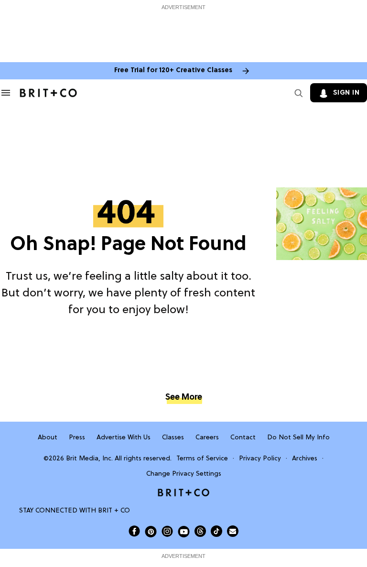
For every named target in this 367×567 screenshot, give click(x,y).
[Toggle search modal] (296, 92)
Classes (173, 437)
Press (77, 437)
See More (183, 397)
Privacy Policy (260, 458)
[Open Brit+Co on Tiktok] (216, 531)
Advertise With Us (124, 437)
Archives (304, 458)
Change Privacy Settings (183, 474)
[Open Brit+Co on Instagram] (167, 531)
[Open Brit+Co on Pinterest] (151, 531)
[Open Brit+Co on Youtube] (184, 531)
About (47, 437)
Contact (243, 437)
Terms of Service (202, 458)
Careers (207, 437)
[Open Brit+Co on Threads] (200, 531)
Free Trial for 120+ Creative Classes (173, 70)
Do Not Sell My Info (298, 437)
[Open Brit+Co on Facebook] (134, 531)
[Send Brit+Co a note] (232, 531)
